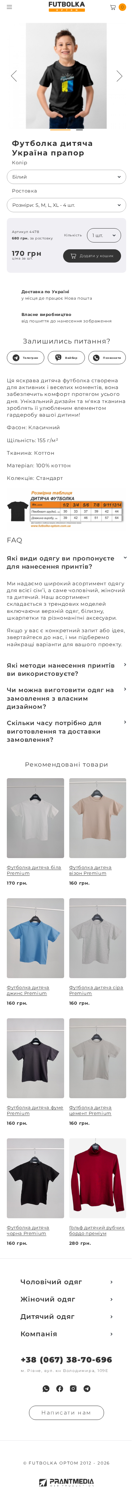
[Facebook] (59, 1388)
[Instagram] (73, 1388)
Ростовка (24, 191)
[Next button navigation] (119, 76)
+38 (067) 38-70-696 (66, 1360)
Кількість (73, 235)
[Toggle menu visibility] (9, 7)
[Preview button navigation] (13, 76)
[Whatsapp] (46, 1388)
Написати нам (66, 1412)
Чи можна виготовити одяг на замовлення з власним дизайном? (60, 698)
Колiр (20, 163)
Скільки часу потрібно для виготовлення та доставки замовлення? (54, 731)
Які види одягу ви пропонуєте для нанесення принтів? (61, 562)
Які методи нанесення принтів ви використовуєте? (61, 669)
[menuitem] (46, 1388)
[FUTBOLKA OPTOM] (66, 7)
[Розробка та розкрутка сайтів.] (66, 1483)
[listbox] (66, 177)
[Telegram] (87, 1388)
